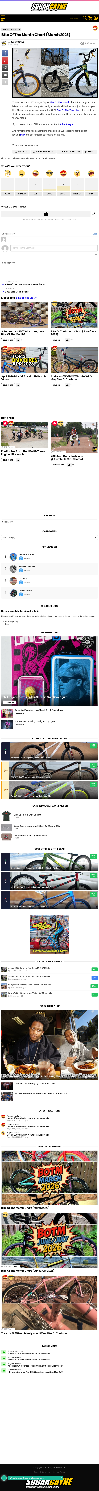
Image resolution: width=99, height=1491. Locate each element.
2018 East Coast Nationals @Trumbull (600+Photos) (67, 457)
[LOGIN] (96, 18)
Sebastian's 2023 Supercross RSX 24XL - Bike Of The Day (35, 868)
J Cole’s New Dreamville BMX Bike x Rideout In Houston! (41, 1093)
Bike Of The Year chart (68, 110)
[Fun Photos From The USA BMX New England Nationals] (24, 435)
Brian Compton (27, 566)
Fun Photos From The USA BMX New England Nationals (23, 452)
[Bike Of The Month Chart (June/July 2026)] (74, 315)
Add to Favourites (44, 151)
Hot (5, 423)
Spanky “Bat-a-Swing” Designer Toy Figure (35, 721)
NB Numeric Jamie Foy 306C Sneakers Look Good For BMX (35, 1372)
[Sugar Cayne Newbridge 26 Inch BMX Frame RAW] (6, 827)
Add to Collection (71, 151)
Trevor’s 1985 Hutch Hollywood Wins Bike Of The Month (35, 1333)
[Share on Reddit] (5, 67)
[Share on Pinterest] (5, 60)
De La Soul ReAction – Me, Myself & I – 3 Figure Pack (39, 710)
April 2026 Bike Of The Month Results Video (23, 378)
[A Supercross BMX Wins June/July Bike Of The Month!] (24, 315)
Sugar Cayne (12, 1124)
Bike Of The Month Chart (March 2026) (25, 1208)
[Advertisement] (48, 403)
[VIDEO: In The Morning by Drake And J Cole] (7, 1086)
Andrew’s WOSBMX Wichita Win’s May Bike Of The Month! (71, 378)
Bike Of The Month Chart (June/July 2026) (73, 333)
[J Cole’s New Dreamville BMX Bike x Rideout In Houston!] (7, 1096)
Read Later (22, 151)
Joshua (23, 578)
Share (16, 51)
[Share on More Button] (5, 82)
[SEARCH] (85, 18)
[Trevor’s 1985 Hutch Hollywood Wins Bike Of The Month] (49, 1303)
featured (7, 158)
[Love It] (95, 28)
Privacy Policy (59, 1472)
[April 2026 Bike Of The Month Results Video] (24, 360)
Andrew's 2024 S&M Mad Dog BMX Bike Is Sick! (30, 777)
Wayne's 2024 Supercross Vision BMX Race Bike (31, 796)
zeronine (51, 158)
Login (95, 234)
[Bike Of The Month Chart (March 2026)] (49, 1178)
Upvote (45, 214)
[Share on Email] (5, 75)
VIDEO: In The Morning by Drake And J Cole (35, 1083)
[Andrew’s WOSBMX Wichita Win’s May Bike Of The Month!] (74, 360)
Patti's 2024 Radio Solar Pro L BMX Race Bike (30, 906)
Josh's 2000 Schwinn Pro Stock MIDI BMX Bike (29, 968)
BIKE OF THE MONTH (27, 297)
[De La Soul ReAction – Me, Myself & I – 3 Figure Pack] (7, 713)
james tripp (25, 590)
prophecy (20, 158)
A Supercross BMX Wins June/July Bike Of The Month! (22, 333)
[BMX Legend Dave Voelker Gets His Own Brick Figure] (49, 671)
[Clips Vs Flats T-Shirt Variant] (6, 816)
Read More (8, 340)
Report (91, 151)
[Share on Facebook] (5, 53)
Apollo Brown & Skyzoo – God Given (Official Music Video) (35, 1366)
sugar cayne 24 (36, 158)
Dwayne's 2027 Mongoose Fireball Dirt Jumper (31, 758)
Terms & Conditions (42, 1472)
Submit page (66, 124)
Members (74, 18)
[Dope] (54, 303)
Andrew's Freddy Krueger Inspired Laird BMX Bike (32, 887)
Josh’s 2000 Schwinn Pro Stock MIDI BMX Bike (28, 1118)
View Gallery (58, 465)
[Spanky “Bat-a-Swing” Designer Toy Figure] (7, 724)
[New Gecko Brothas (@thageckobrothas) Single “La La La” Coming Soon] (49, 1045)
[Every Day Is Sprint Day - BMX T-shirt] (6, 836)
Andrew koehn (26, 554)
